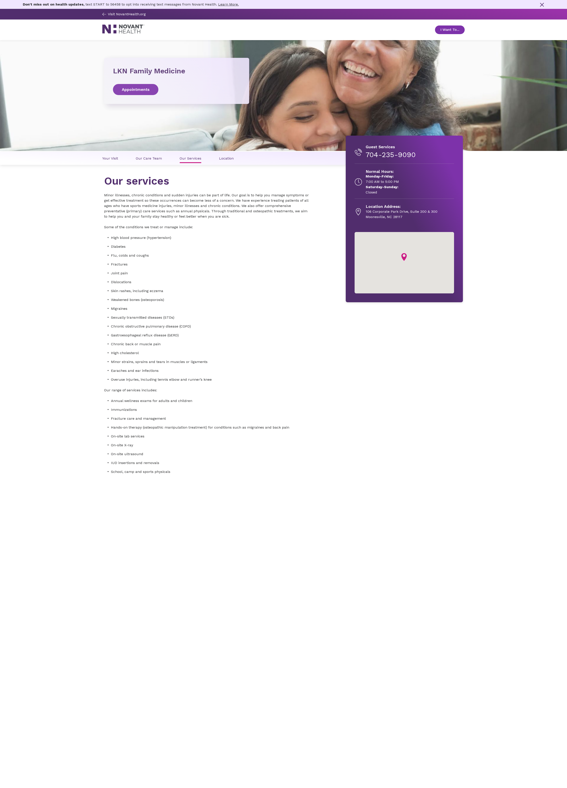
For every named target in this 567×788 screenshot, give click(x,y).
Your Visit (110, 158)
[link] (176, 89)
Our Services (190, 158)
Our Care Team (149, 158)
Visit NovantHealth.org (127, 14)
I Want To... (452, 29)
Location (226, 158)
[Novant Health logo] (123, 32)
